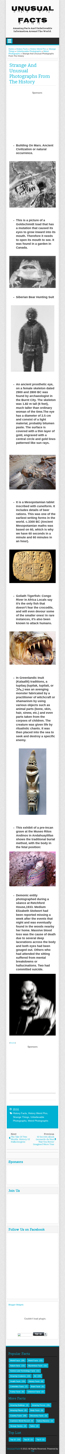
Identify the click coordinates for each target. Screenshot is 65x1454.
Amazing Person (38, 1405)
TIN (32, 1451)
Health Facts (15, 1381)
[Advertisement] (37, 115)
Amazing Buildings (17, 1405)
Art (35, 1376)
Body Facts (35, 1410)
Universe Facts (34, 1392)
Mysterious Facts (35, 1366)
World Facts (15, 1360)
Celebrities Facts (17, 1386)
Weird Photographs (38, 1120)
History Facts (20, 1113)
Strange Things (21, 1117)
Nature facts (15, 1366)
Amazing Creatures (18, 1376)
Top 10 (13, 1439)
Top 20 (26, 1439)
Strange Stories (16, 1426)
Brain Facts (35, 1386)
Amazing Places (16, 1410)
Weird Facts (33, 1360)
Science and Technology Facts (22, 1371)
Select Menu (9, 41)
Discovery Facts (37, 1416)
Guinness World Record (20, 1421)
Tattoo (32, 1426)
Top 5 (38, 1439)
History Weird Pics (37, 1113)
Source (12, 1043)
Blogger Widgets (16, 1305)
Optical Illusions (43, 1421)
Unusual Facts (32, 15)
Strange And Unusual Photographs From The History (29, 74)
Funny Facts (15, 1392)
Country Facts (16, 1416)
